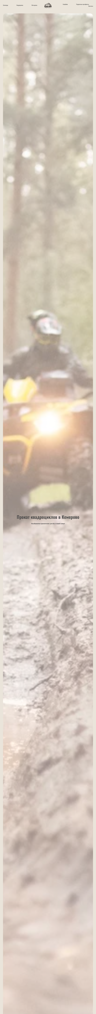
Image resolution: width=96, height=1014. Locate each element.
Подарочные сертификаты (82, 4)
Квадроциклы (20, 5)
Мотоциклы (34, 5)
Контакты (90, 6)
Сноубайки (65, 4)
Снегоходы (5, 5)
